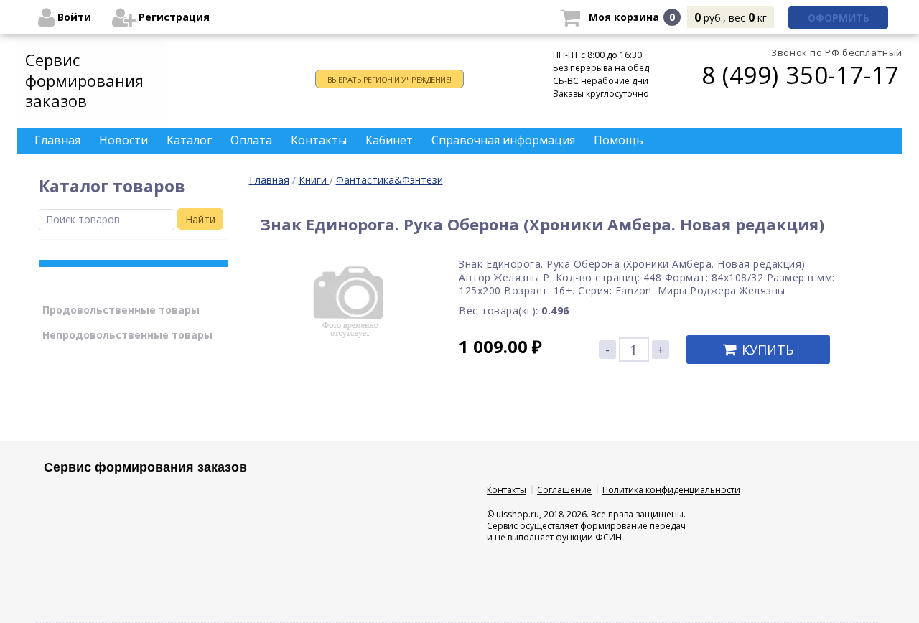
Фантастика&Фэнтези (389, 180)
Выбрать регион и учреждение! (389, 79)
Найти (200, 219)
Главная (269, 180)
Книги (314, 180)
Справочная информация (503, 140)
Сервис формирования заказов (84, 80)
